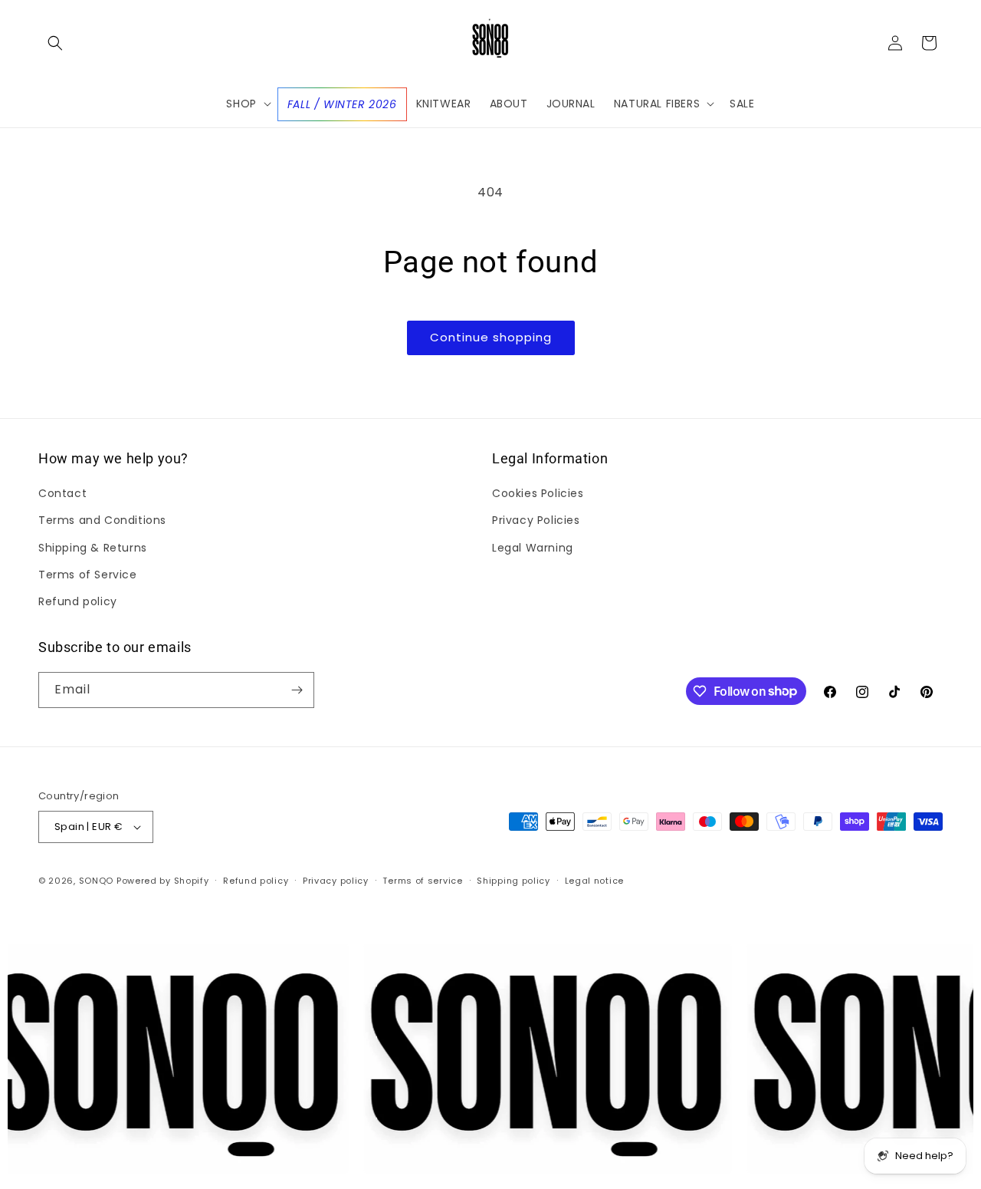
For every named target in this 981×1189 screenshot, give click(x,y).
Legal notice (594, 880)
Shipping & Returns (92, 547)
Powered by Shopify (162, 880)
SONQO (96, 880)
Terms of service (422, 880)
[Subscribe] (296, 690)
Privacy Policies (536, 520)
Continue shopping (491, 337)
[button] (55, 43)
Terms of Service (87, 574)
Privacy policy (336, 880)
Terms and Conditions (102, 520)
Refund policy (77, 601)
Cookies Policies (538, 493)
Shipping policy (513, 880)
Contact (62, 493)
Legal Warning (532, 547)
